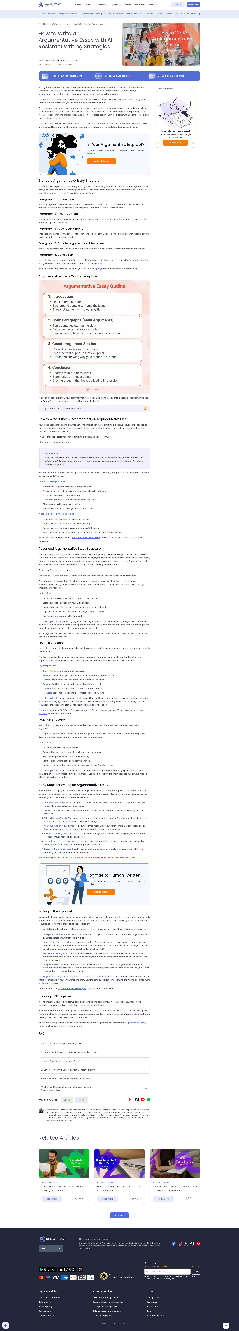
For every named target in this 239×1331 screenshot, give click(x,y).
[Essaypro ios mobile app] (67, 1269)
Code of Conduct (47, 1315)
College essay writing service (106, 1311)
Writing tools (153, 1297)
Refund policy (45, 1302)
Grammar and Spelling (92, 13)
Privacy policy (45, 1306)
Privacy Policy (171, 1279)
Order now (193, 4)
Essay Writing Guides (134, 13)
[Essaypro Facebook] (174, 1243)
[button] (102, 5)
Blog (45, 24)
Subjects (159, 13)
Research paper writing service (107, 1302)
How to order (89, 5)
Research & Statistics (113, 13)
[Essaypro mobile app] (48, 1269)
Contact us (152, 1302)
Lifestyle (149, 13)
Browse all (119, 1215)
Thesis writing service (102, 1315)
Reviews (127, 5)
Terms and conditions (49, 1297)
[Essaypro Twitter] (186, 1243)
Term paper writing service (105, 1306)
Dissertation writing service (105, 1297)
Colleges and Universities (68, 13)
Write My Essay (101, 161)
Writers (78, 5)
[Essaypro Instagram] (131, 1100)
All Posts (42, 13)
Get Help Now (101, 891)
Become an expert (156, 1315)
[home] (50, 4)
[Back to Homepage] (52, 1239)
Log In (178, 4)
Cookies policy (46, 1311)
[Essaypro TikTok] (137, 1100)
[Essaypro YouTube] (143, 1100)
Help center (152, 1306)
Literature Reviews (174, 13)
